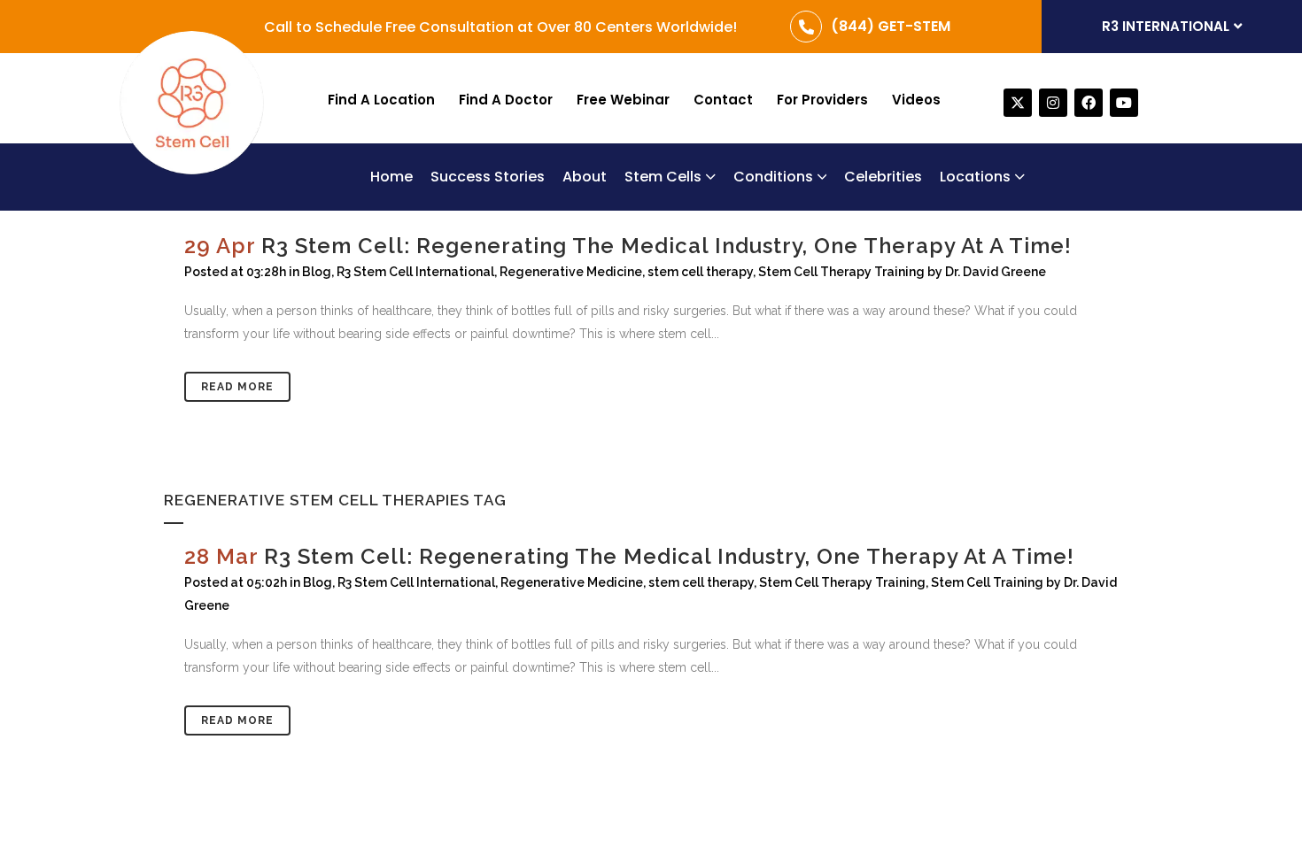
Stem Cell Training (987, 582)
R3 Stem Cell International (416, 582)
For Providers (822, 99)
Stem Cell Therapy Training (842, 582)
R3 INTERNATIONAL (1165, 26)
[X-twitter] (1018, 103)
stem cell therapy (701, 582)
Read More (237, 720)
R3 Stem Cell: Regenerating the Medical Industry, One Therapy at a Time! (669, 556)
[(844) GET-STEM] (806, 26)
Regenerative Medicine (571, 582)
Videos (916, 99)
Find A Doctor (506, 99)
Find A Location (381, 99)
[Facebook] (1088, 103)
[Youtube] (1124, 103)
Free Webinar (623, 99)
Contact (723, 99)
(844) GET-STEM (890, 26)
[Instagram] (1053, 103)
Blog (317, 582)
